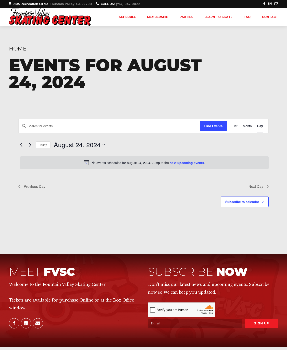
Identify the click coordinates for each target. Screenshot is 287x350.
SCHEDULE (127, 17)
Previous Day (34, 186)
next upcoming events (187, 162)
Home (17, 48)
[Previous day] (21, 144)
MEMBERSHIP (157, 17)
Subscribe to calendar (242, 201)
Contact (270, 17)
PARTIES (186, 17)
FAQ (247, 17)
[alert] (144, 162)
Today (43, 145)
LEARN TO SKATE (218, 17)
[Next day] (30, 144)
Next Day (255, 186)
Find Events (213, 126)
